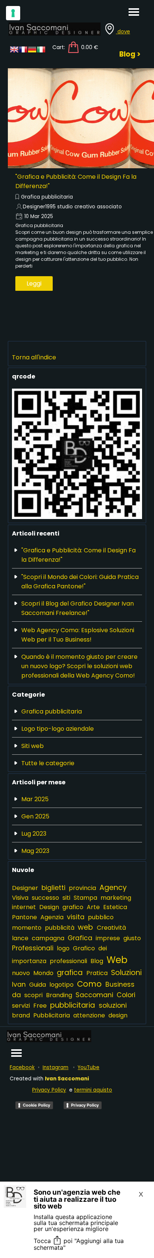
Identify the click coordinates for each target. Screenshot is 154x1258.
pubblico (101, 917)
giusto (132, 938)
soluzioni (113, 1005)
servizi (21, 1005)
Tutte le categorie (47, 763)
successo (45, 897)
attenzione (89, 1015)
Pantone (24, 917)
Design (49, 907)
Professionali (32, 948)
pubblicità (59, 927)
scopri (33, 995)
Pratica (97, 973)
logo (63, 948)
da (16, 994)
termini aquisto (93, 1089)
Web (117, 959)
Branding (59, 995)
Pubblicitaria (51, 1015)
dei (102, 948)
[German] (32, 51)
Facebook (22, 1067)
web (85, 927)
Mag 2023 (35, 851)
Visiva (20, 897)
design (117, 1015)
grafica (70, 973)
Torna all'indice (34, 357)
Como (89, 983)
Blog (96, 961)
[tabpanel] (122, 32)
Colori (126, 994)
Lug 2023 (33, 833)
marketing (116, 897)
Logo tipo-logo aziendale (57, 728)
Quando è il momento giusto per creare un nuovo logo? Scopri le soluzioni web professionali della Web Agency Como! (79, 666)
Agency (113, 888)
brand (21, 1015)
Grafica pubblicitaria (47, 196)
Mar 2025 (35, 799)
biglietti (53, 887)
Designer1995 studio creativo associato (72, 206)
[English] (14, 51)
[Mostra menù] (134, 12)
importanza (29, 961)
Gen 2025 (35, 816)
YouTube (88, 1067)
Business (120, 984)
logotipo (61, 984)
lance (20, 938)
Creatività (111, 927)
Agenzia (52, 917)
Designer (25, 888)
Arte (93, 907)
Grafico (84, 948)
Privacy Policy (49, 1089)
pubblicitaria (72, 1005)
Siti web (32, 746)
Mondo (43, 973)
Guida (37, 984)
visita (75, 916)
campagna (48, 938)
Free (40, 1005)
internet (24, 907)
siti (66, 897)
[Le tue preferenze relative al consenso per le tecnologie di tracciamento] (13, 13)
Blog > (130, 54)
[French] (23, 51)
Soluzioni (126, 973)
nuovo (21, 973)
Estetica (115, 907)
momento (26, 927)
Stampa (85, 897)
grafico (72, 907)
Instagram (55, 1067)
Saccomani (94, 994)
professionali (68, 961)
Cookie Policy (36, 1105)
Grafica (80, 937)
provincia (82, 888)
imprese (108, 938)
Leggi (34, 283)
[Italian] (41, 51)
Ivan (19, 984)
